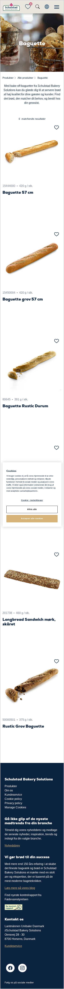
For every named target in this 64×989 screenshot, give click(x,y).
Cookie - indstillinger (32, 500)
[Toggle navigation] (56, 7)
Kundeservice (13, 794)
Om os (9, 790)
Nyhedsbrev (12, 845)
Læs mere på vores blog (20, 887)
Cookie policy (13, 798)
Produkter (11, 786)
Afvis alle (32, 509)
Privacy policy (13, 803)
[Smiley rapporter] (13, 906)
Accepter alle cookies (32, 518)
